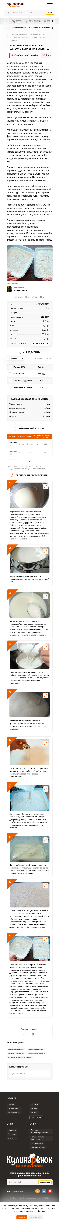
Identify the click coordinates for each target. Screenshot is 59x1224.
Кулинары (12, 1130)
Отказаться (35, 1217)
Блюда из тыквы (19, 28)
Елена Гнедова (21, 290)
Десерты (34, 1104)
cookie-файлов (38, 1211)
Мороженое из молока (35, 1049)
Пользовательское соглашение (38, 1138)
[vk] (44, 1191)
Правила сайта (37, 1144)
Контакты (11, 1138)
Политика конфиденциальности (39, 1131)
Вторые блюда (13, 1112)
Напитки (34, 1112)
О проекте (12, 1134)
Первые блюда (33, 21)
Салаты (17, 21)
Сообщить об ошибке (26, 55)
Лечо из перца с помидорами (40, 28)
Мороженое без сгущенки (36, 1053)
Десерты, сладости (19, 35)
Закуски (34, 1108)
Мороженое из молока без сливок (19, 1057)
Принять (22, 1217)
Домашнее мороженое (38, 35)
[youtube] (50, 1191)
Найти (50, 12)
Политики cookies (38, 1148)
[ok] (37, 1191)
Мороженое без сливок (16, 1049)
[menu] (50, 3)
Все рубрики (36, 1117)
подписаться (45, 1182)
